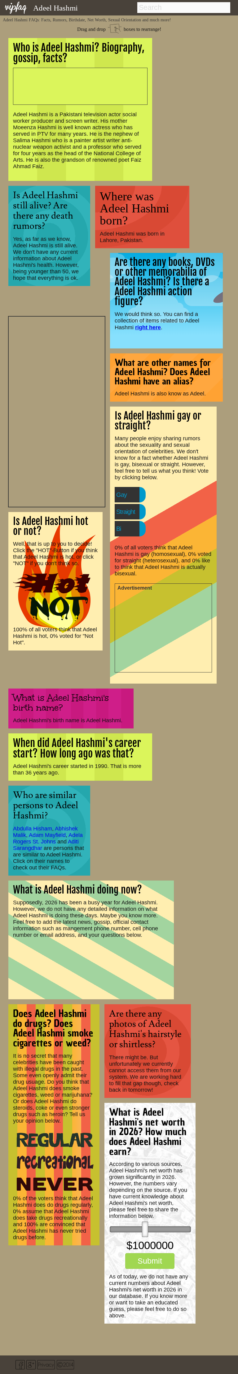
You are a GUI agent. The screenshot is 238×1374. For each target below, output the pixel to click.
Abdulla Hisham (32, 829)
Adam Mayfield (47, 835)
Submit (150, 1261)
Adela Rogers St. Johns (48, 838)
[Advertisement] (56, 411)
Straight (125, 511)
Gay (121, 494)
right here (148, 327)
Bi (118, 528)
